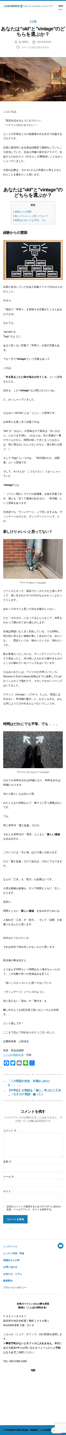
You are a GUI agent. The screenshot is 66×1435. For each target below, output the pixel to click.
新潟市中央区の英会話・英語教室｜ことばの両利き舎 (32, 1430)
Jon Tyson (31, 772)
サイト (7, 1191)
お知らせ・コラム (12, 1273)
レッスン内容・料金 (13, 1253)
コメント (9, 1130)
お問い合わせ (10, 1267)
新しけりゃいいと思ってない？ (30, 216)
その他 (33, 21)
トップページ (10, 1246)
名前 (7, 1161)
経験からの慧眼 (22, 211)
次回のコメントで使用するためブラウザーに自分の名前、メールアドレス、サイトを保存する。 (33, 1208)
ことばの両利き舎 (13, 1055)
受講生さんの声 (11, 1260)
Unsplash (41, 582)
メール (8, 1176)
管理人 (25, 42)
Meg (31, 582)
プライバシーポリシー (15, 1287)
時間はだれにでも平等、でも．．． (33, 220)
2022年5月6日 (44, 42)
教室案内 (7, 1280)
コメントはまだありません (35, 47)
